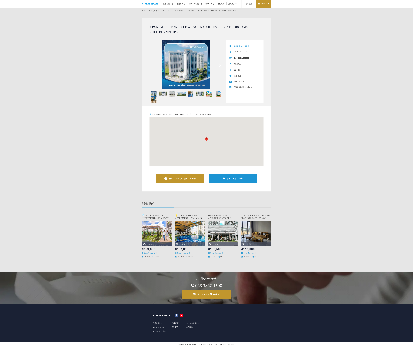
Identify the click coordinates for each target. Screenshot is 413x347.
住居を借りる (168, 4)
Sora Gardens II (241, 46)
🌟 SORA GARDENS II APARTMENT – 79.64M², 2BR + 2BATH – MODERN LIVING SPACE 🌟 (189, 217)
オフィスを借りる (195, 4)
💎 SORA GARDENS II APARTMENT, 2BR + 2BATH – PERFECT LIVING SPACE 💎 (156, 217)
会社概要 (220, 4)
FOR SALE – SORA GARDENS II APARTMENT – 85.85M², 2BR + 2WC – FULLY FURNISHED (255, 217)
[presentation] (219, 65)
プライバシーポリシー (160, 331)
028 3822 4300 (208, 286)
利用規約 (189, 327)
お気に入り (233, 4)
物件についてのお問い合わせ (182, 178)
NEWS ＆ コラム (159, 327)
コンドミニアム (165, 11)
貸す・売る (210, 4)
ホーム (144, 11)
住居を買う (180, 4)
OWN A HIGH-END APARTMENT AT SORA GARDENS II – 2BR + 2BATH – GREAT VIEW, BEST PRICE (222, 217)
